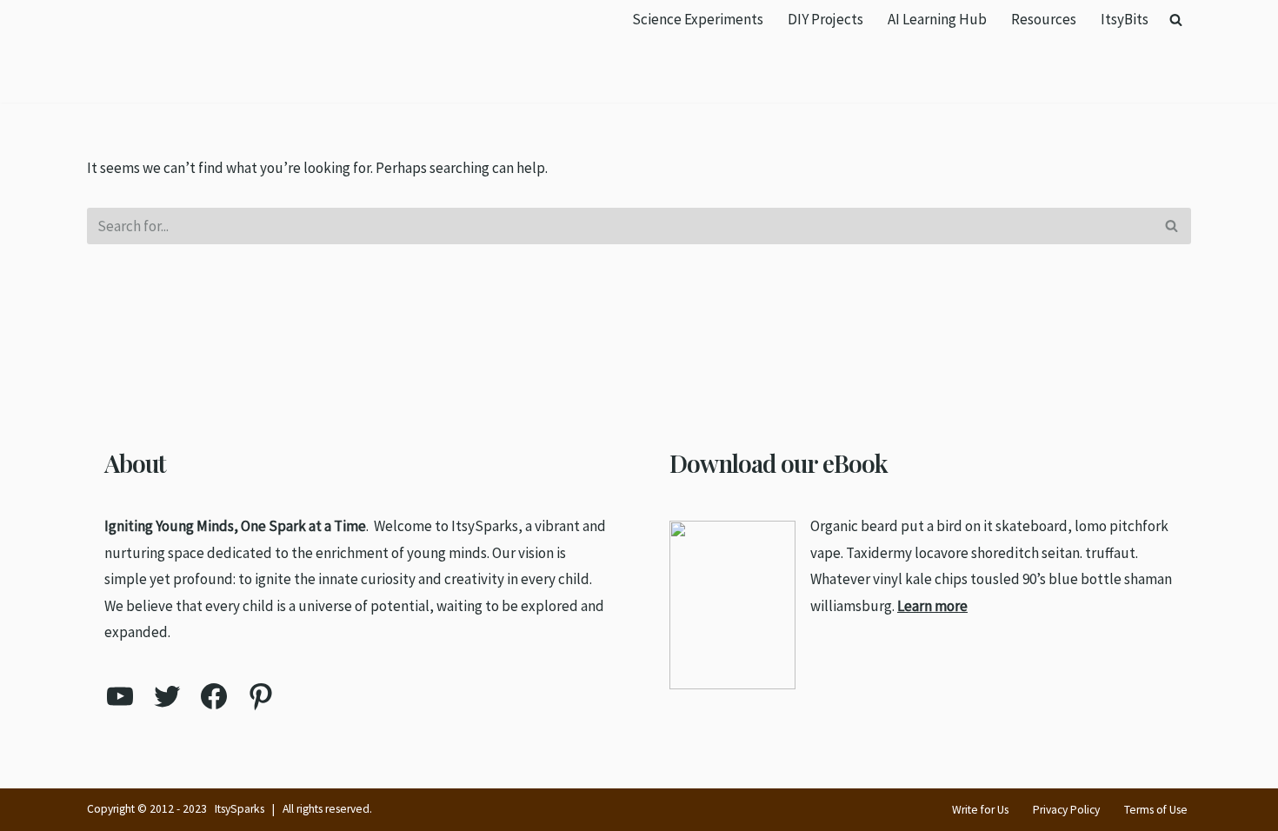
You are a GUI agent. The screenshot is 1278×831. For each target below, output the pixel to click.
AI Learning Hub (937, 19)
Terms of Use (1156, 809)
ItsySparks (239, 808)
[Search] (1175, 19)
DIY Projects (825, 19)
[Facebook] (214, 696)
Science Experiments (697, 19)
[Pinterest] (260, 696)
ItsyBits (1124, 19)
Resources (1043, 19)
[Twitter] (167, 696)
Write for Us (980, 809)
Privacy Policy (1066, 809)
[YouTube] (120, 696)
